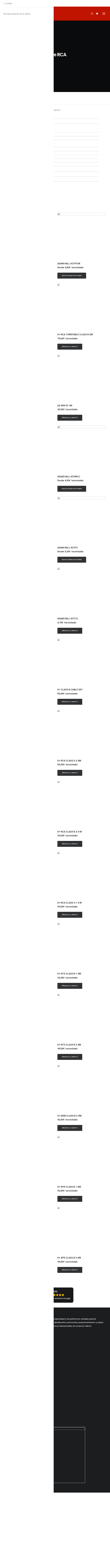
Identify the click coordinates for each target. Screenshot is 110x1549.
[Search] (91, 13)
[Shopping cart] (95, 13)
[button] (104, 14)
